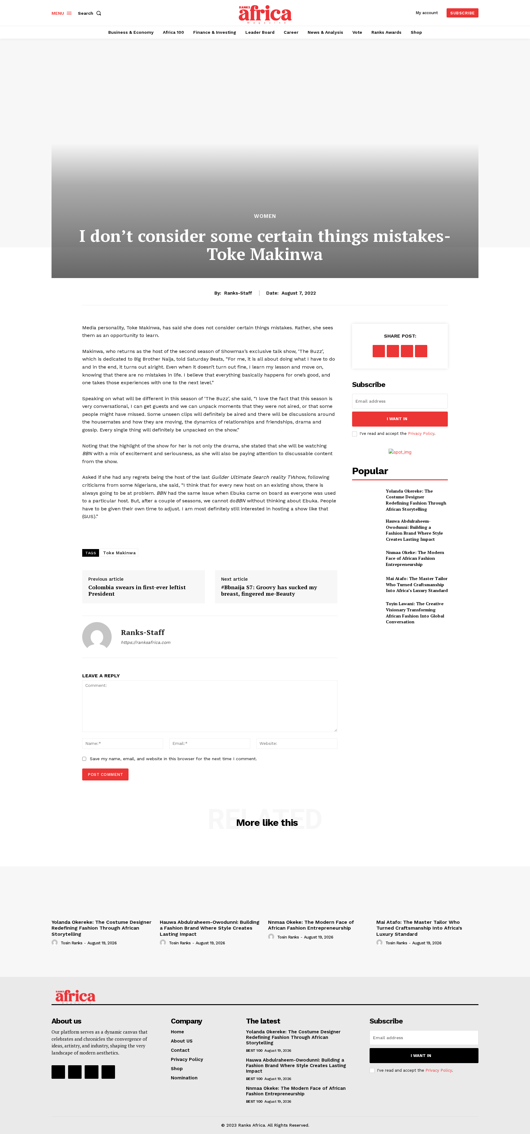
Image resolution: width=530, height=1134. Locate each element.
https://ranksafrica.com (145, 642)
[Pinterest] (407, 351)
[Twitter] (393, 351)
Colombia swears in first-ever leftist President (137, 590)
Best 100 (254, 1050)
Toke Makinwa (119, 552)
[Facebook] (379, 351)
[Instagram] (75, 1072)
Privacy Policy (421, 433)
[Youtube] (108, 1072)
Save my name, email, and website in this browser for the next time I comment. (173, 758)
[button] (91, 13)
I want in (397, 418)
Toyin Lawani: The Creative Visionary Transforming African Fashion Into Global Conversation (415, 613)
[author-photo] (56, 942)
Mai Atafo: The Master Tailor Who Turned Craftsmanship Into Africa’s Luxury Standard (417, 584)
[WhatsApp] (421, 351)
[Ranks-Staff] (97, 637)
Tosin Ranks (72, 943)
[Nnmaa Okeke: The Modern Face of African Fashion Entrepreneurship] (366, 558)
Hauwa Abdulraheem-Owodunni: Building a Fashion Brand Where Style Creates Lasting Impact (414, 530)
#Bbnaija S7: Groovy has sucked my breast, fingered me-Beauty (269, 590)
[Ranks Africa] (266, 12)
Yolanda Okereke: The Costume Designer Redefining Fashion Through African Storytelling (416, 500)
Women (265, 216)
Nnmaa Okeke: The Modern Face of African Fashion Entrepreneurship (415, 558)
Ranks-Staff (238, 293)
